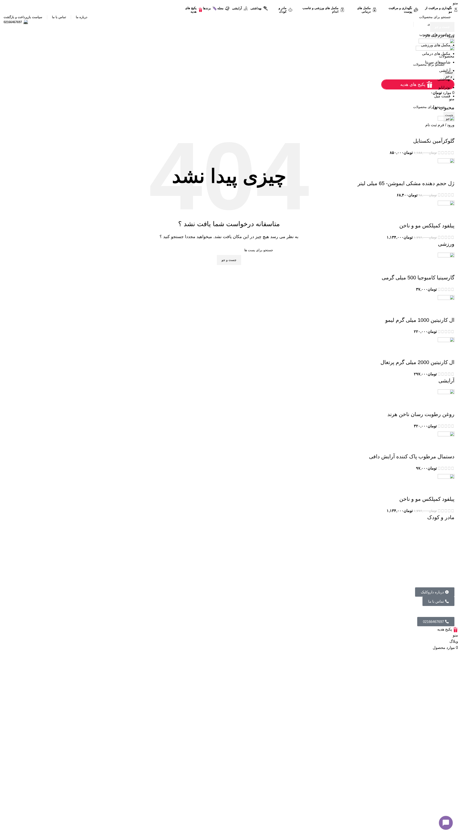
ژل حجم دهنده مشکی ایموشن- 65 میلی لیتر (406, 183)
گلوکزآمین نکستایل (433, 141)
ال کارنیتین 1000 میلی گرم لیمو (419, 320)
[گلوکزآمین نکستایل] (446, 127)
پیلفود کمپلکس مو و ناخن (426, 226)
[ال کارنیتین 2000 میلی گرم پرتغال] (446, 348)
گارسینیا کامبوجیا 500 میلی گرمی (418, 278)
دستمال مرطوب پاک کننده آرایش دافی (411, 456)
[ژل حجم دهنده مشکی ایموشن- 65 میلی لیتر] (446, 169)
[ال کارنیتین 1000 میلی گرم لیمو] (446, 305)
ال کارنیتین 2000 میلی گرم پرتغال (417, 362)
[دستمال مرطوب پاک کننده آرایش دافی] (446, 442)
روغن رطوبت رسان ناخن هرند (420, 414)
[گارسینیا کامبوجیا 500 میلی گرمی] (446, 263)
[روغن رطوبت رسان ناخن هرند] (446, 400)
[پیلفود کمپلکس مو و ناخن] (446, 211)
